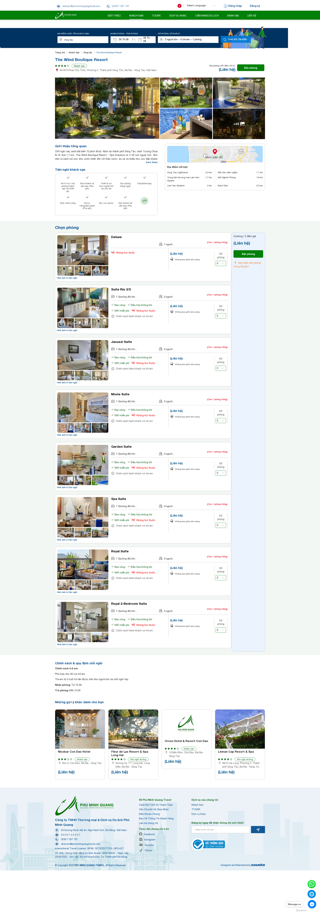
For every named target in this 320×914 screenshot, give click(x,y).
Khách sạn (79, 66)
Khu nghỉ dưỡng (138, 759)
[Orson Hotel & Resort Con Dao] (187, 724)
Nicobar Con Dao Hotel (74, 751)
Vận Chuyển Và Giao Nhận (154, 809)
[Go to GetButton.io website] (301, 911)
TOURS (196, 809)
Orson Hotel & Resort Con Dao (186, 741)
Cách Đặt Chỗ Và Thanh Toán (156, 804)
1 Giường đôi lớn (125, 296)
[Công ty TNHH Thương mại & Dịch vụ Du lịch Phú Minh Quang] (65, 14)
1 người (168, 244)
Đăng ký (255, 5)
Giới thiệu (114, 15)
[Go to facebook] (312, 904)
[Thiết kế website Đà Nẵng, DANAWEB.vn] (258, 865)
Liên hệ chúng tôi (148, 823)
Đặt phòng (250, 67)
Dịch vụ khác (199, 814)
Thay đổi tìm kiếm (237, 39)
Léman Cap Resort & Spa (236, 751)
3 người (168, 296)
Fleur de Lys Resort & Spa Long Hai (129, 753)
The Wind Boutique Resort (109, 52)
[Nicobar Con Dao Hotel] (80, 729)
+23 (236, 124)
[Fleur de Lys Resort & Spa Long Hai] (133, 729)
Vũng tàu (87, 52)
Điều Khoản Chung (149, 814)
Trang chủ (60, 52)
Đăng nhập (235, 5)
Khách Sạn (74, 52)
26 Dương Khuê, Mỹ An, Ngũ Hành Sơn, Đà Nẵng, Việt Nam (94, 830)
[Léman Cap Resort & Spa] (240, 729)
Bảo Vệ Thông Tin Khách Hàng (156, 818)
